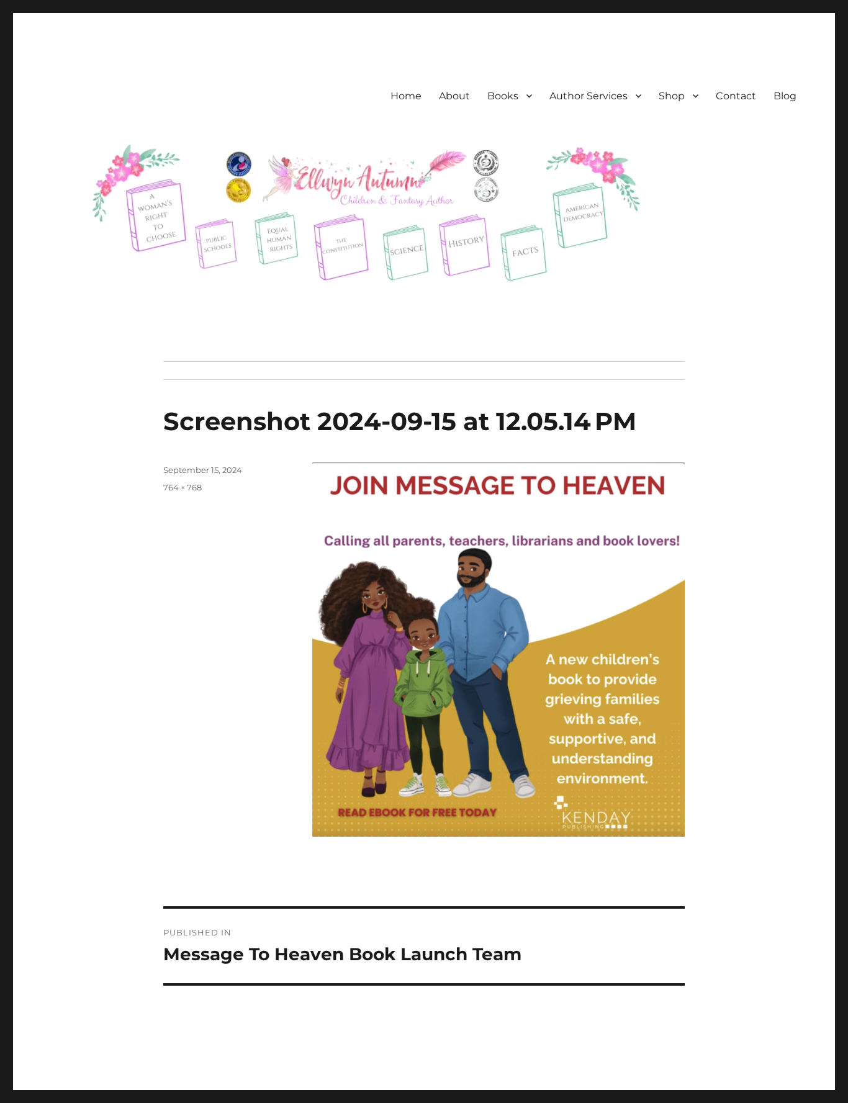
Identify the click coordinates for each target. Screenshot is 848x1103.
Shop (672, 96)
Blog (785, 96)
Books (502, 96)
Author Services (588, 96)
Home (406, 96)
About (454, 96)
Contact (736, 96)
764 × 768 (182, 487)
